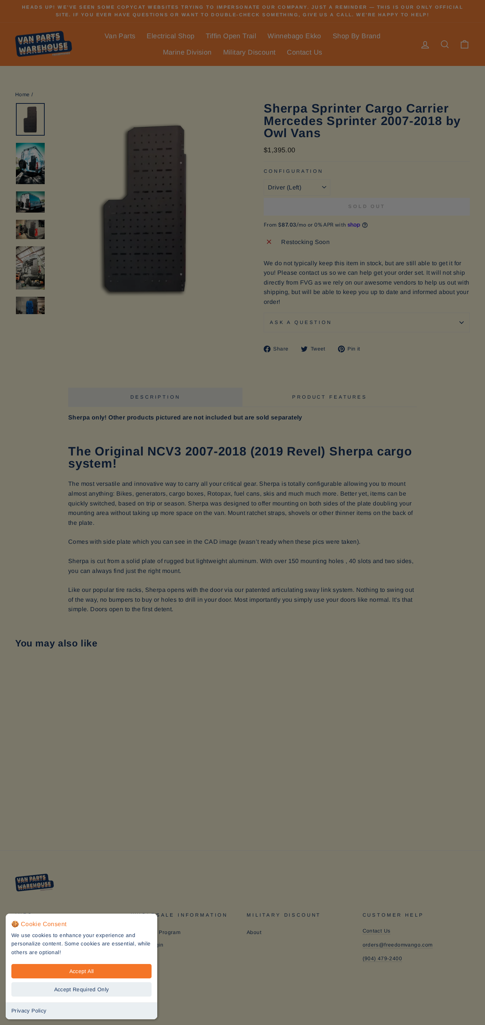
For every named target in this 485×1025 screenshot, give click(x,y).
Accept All (81, 971)
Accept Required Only (81, 989)
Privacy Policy (29, 1011)
